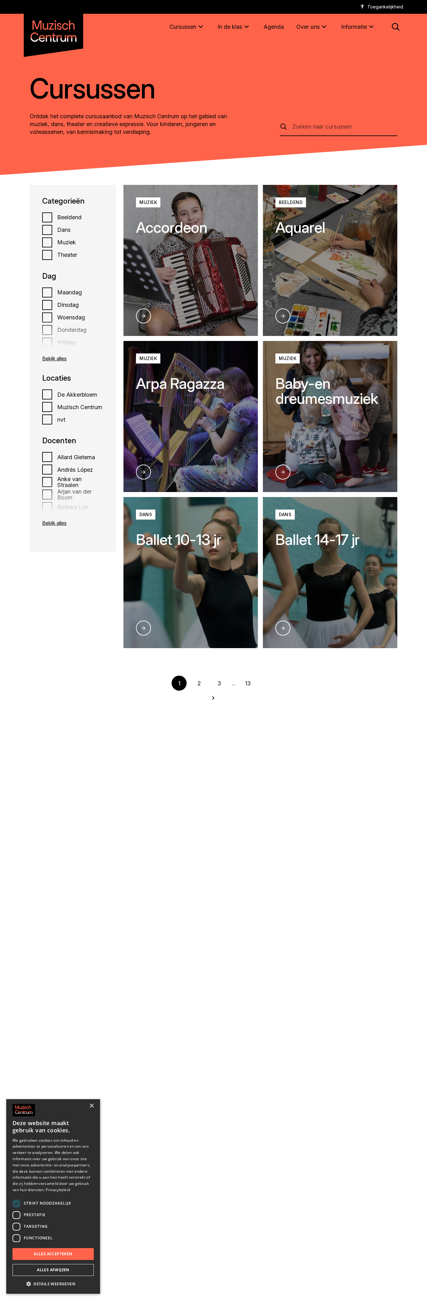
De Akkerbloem (77, 395)
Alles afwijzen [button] (53, 1269)
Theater (67, 255)
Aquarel (300, 227)
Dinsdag (68, 305)
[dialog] (53, 1196)
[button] (53, 1283)
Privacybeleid (58, 1189)
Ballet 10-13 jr (178, 539)
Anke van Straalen (69, 482)
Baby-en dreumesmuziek (326, 391)
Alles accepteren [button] (53, 1254)
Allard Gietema (76, 457)
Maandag (69, 292)
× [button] (91, 1106)
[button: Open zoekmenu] (395, 26)
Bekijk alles (54, 358)
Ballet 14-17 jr (317, 539)
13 (248, 683)
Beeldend (69, 217)
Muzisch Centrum (79, 407)
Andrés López (75, 470)
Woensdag (71, 317)
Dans (64, 230)
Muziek (66, 242)
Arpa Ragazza (180, 383)
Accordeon (171, 227)
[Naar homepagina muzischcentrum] (53, 28)
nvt (61, 420)
